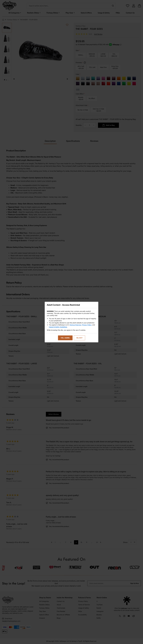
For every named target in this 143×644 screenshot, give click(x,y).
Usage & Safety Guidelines (58, 327)
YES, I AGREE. (65, 338)
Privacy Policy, (87, 325)
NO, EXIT (79, 338)
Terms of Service (75, 325)
